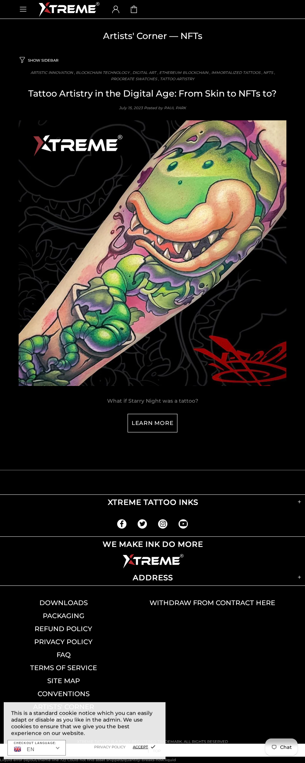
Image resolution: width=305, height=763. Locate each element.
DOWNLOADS (63, 603)
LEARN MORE (153, 422)
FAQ (64, 655)
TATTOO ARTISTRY (177, 79)
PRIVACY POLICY (63, 642)
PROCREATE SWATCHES (134, 79)
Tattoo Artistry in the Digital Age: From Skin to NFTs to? (152, 93)
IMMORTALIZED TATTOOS (235, 72)
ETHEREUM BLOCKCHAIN (183, 72)
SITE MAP (63, 681)
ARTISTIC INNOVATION (51, 72)
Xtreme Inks (68, 9)
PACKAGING (63, 616)
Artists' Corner (135, 35)
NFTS (268, 72)
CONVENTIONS (64, 694)
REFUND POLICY (63, 629)
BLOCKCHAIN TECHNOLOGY (102, 72)
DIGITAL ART (144, 72)
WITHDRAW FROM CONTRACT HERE (212, 603)
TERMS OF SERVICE (63, 668)
